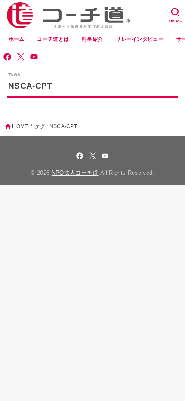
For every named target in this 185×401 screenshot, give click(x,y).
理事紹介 (92, 39)
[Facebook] (7, 57)
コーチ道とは (53, 39)
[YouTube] (34, 57)
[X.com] (21, 57)
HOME (20, 126)
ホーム (17, 39)
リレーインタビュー (139, 39)
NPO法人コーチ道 (75, 173)
